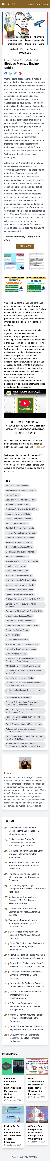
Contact (30, 4)
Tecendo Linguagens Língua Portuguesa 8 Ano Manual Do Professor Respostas (27, 888)
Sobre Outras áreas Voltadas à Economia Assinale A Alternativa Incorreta (25, 935)
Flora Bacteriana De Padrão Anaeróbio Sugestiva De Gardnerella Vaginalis (27, 956)
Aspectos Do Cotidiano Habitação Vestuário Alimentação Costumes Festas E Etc (24, 865)
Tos (38, 4)
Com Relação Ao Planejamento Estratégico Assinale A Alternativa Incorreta (24, 911)
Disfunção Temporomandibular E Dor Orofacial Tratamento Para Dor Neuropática (26, 854)
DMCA (45, 4)
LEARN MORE (25, 246)
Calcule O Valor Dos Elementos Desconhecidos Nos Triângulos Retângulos (24, 1038)
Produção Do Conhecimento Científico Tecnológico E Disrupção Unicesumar (27, 965)
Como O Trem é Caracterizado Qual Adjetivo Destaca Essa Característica (27, 1028)
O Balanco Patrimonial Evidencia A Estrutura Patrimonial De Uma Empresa (26, 974)
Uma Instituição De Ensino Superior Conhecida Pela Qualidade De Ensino (27, 985)
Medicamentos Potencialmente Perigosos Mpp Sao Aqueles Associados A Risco (23, 900)
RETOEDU (9, 4)
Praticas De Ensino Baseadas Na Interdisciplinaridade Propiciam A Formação (24, 877)
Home (6, 60)
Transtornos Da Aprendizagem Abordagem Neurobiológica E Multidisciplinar (23, 923)
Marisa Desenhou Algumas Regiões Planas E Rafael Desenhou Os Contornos (26, 1018)
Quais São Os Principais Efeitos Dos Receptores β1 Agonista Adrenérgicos (27, 946)
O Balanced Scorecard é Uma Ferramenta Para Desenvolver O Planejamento (25, 1006)
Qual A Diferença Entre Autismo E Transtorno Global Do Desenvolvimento (25, 994)
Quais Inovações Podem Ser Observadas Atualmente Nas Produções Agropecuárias (22, 842)
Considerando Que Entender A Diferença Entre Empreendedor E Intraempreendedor (24, 830)
